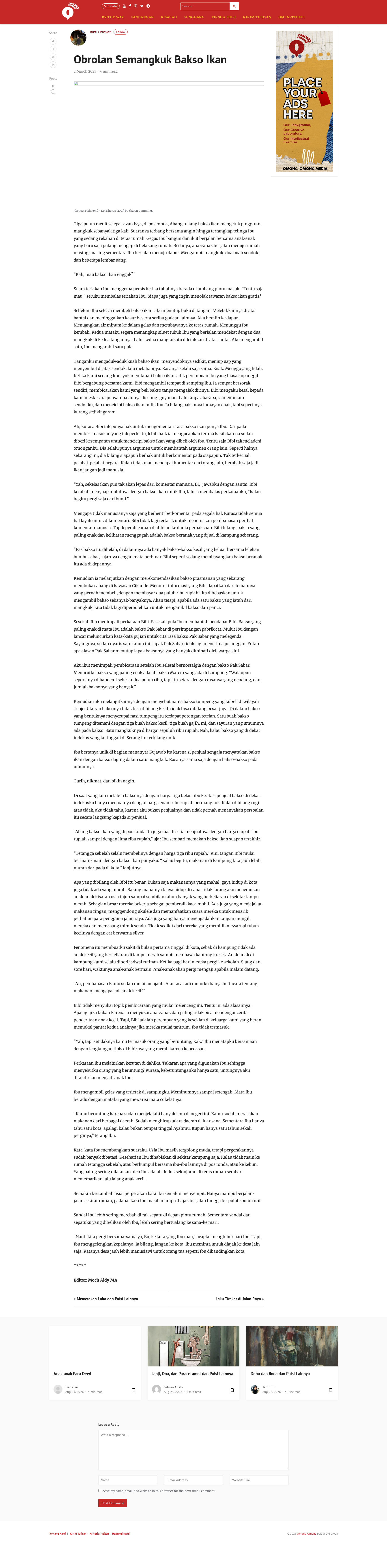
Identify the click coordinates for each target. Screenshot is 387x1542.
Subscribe (110, 6)
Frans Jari (71, 1387)
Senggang (194, 17)
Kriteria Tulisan (99, 1534)
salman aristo (173, 1387)
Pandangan (142, 17)
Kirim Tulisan (257, 17)
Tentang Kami (57, 1534)
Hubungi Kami (121, 1534)
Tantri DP (268, 1387)
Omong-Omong (306, 1534)
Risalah (169, 17)
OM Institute (291, 17)
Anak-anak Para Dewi (72, 1373)
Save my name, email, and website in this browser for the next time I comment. (159, 1491)
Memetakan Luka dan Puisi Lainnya (107, 1298)
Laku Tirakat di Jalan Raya (238, 1298)
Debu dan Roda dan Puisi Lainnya (280, 1373)
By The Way (113, 17)
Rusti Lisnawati (101, 32)
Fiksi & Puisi (224, 17)
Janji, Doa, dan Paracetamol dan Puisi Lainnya (192, 1373)
